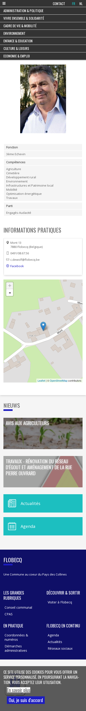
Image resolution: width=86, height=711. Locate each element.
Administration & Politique (23, 10)
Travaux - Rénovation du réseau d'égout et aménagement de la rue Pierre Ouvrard (39, 467)
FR (73, 3)
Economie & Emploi (16, 56)
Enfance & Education (18, 40)
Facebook (17, 266)
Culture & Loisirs (16, 48)
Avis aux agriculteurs (27, 423)
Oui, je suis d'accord (26, 700)
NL (81, 3)
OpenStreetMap (58, 380)
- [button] (9, 292)
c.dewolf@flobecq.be (25, 260)
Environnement (14, 33)
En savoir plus (18, 690)
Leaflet (41, 380)
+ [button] (9, 285)
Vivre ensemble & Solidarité (23, 18)
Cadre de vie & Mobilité (19, 25)
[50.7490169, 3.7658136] (43, 326)
